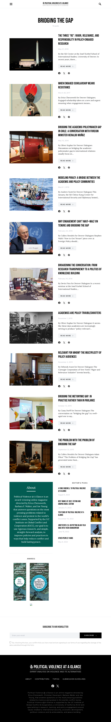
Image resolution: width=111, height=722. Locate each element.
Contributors (42, 679)
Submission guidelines (74, 679)
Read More (66, 66)
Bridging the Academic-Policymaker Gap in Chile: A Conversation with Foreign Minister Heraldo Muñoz (79, 131)
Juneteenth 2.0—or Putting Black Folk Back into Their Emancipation (72, 526)
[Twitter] (57, 686)
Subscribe (89, 635)
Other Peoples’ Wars (65, 538)
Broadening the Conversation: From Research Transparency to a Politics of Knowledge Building (80, 269)
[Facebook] (52, 686)
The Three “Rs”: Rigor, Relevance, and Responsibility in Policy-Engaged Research (78, 40)
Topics (56, 679)
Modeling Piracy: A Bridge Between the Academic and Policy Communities (79, 180)
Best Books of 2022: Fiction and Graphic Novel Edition (69, 502)
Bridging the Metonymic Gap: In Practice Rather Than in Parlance (76, 398)
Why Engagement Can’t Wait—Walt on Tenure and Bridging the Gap (78, 223)
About (28, 679)
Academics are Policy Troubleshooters (79, 313)
